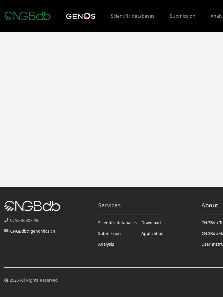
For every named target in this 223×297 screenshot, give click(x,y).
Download (151, 222)
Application (152, 233)
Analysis (106, 244)
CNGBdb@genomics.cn (32, 231)
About (210, 205)
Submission (182, 16)
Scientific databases (132, 16)
